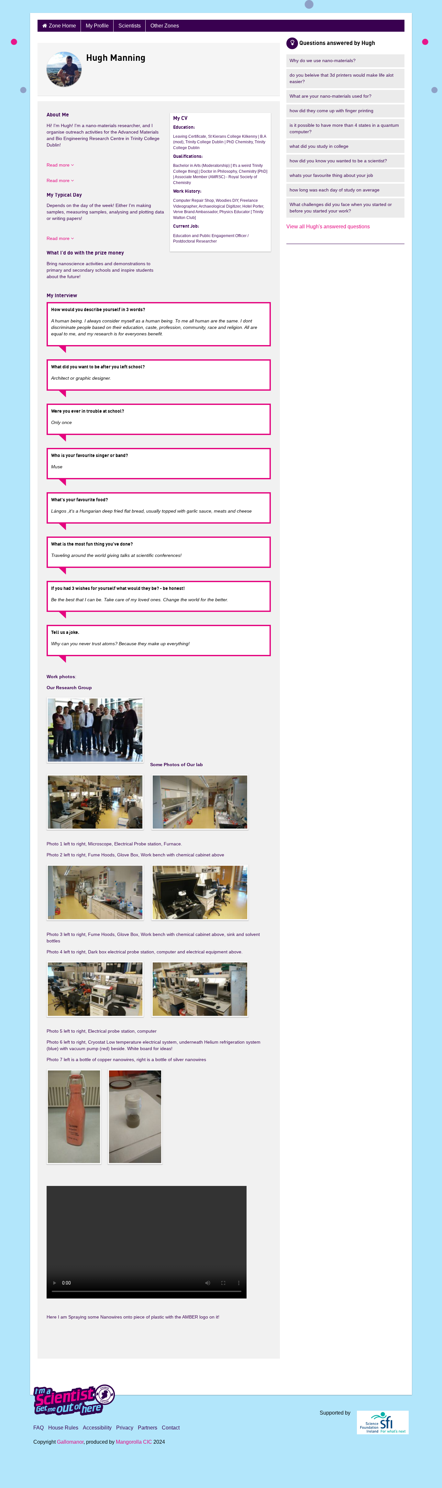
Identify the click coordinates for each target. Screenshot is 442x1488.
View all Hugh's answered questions (328, 226)
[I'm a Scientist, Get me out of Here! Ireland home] (74, 1399)
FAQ (38, 1427)
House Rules (63, 1427)
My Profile (97, 25)
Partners (147, 1427)
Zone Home (62, 25)
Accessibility (97, 1427)
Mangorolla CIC (134, 1442)
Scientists (129, 25)
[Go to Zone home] (62, 6)
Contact (171, 1427)
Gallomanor (70, 1442)
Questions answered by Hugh (337, 43)
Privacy (124, 1427)
